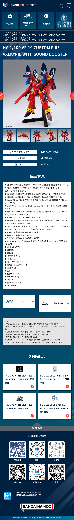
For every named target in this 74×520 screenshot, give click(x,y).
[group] (37, 94)
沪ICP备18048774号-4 (36, 517)
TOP (5, 33)
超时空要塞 (25, 38)
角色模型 (14, 33)
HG (22, 33)
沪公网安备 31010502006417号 (52, 517)
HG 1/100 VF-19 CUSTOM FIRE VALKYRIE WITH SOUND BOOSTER (35, 35)
